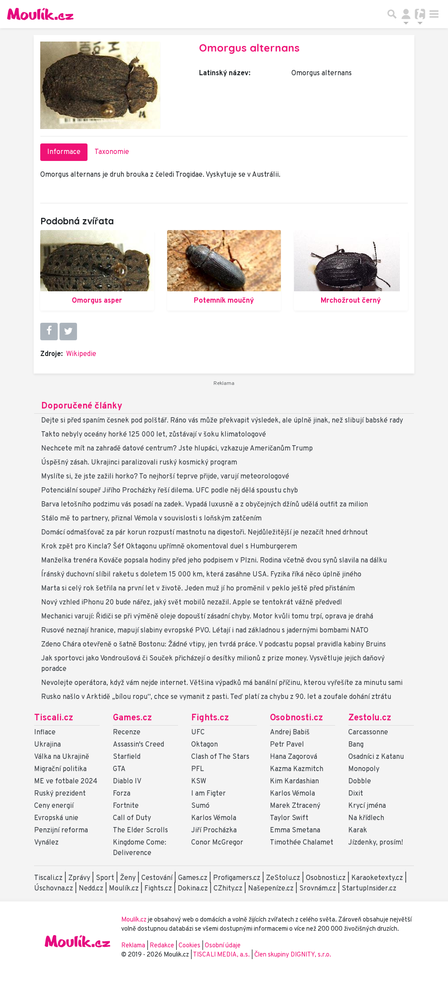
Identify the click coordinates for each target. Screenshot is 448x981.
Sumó (200, 806)
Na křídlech (366, 818)
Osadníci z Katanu (376, 757)
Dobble (359, 781)
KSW (198, 781)
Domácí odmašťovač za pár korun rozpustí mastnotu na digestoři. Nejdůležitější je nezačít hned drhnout (204, 532)
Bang (356, 744)
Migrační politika (60, 769)
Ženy (128, 878)
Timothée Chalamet (301, 842)
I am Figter (208, 793)
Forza (121, 793)
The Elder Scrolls (140, 830)
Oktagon (204, 744)
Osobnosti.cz (296, 718)
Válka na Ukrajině (61, 757)
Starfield (126, 757)
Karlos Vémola (213, 818)
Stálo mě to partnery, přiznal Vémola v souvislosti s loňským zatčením (151, 518)
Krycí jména (367, 806)
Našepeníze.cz (271, 888)
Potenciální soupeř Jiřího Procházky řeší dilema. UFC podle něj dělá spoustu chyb (169, 490)
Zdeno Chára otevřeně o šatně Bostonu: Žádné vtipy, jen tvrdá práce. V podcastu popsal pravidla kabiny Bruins (213, 644)
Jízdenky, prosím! (375, 842)
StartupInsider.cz (369, 888)
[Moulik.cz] (40, 13)
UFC (198, 732)
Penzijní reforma (61, 830)
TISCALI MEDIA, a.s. (222, 955)
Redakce (162, 946)
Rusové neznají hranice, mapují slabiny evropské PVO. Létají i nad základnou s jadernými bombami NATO (204, 630)
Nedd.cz (91, 888)
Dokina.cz (193, 888)
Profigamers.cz (236, 878)
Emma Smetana (295, 830)
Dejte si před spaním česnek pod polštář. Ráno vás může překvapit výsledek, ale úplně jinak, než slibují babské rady (222, 420)
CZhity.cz (228, 888)
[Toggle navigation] (434, 13)
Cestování (156, 878)
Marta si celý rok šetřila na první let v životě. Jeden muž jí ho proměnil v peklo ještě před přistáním (198, 588)
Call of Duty (132, 818)
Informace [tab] (63, 152)
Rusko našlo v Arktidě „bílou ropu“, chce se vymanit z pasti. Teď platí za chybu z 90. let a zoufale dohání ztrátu (216, 697)
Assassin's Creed (138, 744)
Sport (105, 878)
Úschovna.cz (53, 888)
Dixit (355, 793)
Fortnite (126, 806)
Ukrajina (47, 744)
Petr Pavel (287, 744)
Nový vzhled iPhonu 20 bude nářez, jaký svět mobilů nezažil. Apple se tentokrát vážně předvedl (191, 602)
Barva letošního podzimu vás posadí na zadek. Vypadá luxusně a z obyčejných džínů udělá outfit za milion (204, 504)
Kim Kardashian (294, 781)
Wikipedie (81, 354)
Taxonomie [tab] (111, 152)
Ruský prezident (60, 793)
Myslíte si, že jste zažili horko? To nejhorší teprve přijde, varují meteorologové (165, 476)
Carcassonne (368, 732)
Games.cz (132, 718)
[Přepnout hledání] (392, 13)
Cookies (189, 946)
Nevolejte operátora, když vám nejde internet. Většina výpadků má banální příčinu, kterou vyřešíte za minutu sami (221, 683)
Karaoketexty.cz (377, 878)
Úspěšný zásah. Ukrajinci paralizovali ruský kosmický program (139, 462)
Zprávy (79, 878)
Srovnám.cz (317, 888)
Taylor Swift (289, 818)
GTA (119, 769)
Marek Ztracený (295, 806)
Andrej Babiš (290, 732)
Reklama (133, 946)
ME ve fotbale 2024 (66, 781)
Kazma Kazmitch (296, 769)
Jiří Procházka (214, 830)
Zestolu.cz (369, 718)
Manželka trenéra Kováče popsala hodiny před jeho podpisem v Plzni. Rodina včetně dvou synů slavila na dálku (214, 560)
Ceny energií (54, 806)
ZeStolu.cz (283, 878)
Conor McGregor (217, 842)
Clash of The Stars (220, 757)
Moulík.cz (124, 888)
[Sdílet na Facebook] (49, 332)
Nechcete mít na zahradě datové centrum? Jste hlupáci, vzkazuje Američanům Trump (177, 448)
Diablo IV (127, 781)
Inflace (45, 732)
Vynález (46, 842)
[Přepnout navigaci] (406, 13)
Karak (357, 830)
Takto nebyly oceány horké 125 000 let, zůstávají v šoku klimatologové (153, 434)
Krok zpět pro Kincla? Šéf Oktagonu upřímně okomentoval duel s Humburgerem (169, 546)
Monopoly (363, 769)
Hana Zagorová (293, 757)
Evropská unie (56, 818)
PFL (197, 769)
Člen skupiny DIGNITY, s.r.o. (292, 955)
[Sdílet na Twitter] (68, 331)
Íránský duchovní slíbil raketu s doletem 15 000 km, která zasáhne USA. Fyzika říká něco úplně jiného (201, 574)
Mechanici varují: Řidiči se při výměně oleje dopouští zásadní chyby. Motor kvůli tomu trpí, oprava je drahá (207, 616)
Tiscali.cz (53, 718)
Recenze (126, 732)
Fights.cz (210, 718)
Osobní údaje (223, 946)
